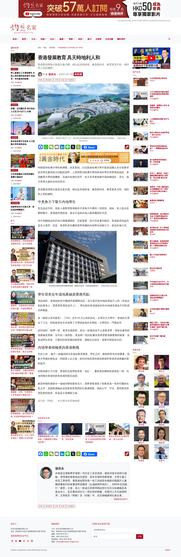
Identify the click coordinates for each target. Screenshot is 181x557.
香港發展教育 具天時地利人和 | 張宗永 (70, 47)
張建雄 (152, 257)
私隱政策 (167, 550)
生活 (52, 39)
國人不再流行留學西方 (158, 255)
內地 (62, 80)
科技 (80, 39)
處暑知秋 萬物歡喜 (157, 200)
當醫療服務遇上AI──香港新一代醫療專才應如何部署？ (48, 439)
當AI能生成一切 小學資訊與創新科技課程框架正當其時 (159, 230)
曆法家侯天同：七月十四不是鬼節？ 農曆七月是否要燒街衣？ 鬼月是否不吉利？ (23, 438)
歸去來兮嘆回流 (156, 268)
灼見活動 (109, 39)
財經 (43, 39)
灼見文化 (14, 170)
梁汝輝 (152, 234)
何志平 (152, 81)
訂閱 (140, 536)
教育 (24, 39)
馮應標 (152, 271)
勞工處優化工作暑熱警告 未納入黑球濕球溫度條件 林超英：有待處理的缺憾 (23, 76)
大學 (56, 80)
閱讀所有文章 (120, 499)
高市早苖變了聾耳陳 (157, 336)
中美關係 (70, 80)
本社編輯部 (18, 82)
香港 (40, 80)
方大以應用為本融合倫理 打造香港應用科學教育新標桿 (95, 439)
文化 (33, 39)
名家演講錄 (15, 203)
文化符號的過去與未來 (158, 78)
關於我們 (121, 39)
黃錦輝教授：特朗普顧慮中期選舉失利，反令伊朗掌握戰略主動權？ (22, 244)
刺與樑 (78, 74)
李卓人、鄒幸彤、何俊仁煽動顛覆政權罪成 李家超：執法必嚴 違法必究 (159, 175)
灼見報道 (14, 105)
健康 (61, 39)
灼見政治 (14, 69)
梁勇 (151, 286)
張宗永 (52, 74)
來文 (151, 151)
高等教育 (52, 47)
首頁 (39, 47)
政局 (15, 39)
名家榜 (98, 39)
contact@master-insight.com (67, 542)
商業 (71, 39)
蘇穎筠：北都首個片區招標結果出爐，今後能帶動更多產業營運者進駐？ (22, 308)
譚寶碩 (152, 124)
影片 (90, 39)
